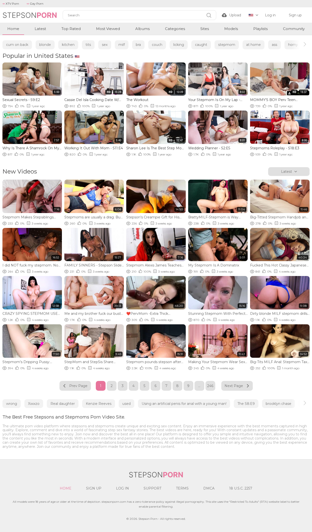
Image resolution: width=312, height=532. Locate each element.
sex (104, 44)
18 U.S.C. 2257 (240, 488)
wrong (11, 403)
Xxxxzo (33, 403)
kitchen (68, 44)
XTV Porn (12, 3)
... (199, 386)
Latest (40, 28)
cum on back (17, 44)
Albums (142, 28)
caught (201, 44)
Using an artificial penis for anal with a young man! (184, 403)
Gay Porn (36, 3)
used (126, 403)
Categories (175, 28)
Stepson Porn (147, 519)
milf (121, 44)
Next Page (233, 386)
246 (210, 386)
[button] (300, 44)
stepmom (226, 44)
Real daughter (62, 403)
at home (253, 44)
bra (138, 44)
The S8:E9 (246, 403)
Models (231, 28)
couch (157, 44)
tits (88, 44)
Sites (204, 28)
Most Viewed (108, 28)
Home (13, 28)
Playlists (260, 28)
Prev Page (78, 386)
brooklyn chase (278, 403)
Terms (182, 488)
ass (274, 44)
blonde (45, 44)
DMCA (208, 488)
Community (294, 28)
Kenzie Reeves (98, 403)
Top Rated (71, 28)
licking (178, 44)
